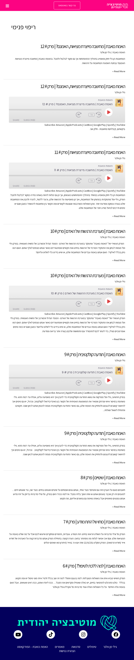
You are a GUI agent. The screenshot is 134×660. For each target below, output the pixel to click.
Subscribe (29, 120)
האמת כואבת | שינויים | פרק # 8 (103, 477)
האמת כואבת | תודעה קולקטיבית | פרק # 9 (94, 354)
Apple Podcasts (74, 124)
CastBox (87, 124)
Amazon (60, 124)
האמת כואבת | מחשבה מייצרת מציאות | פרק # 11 (89, 152)
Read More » (118, 71)
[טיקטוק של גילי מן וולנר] (50, 634)
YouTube (121, 124)
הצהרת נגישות (67, 651)
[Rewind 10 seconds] (99, 115)
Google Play (100, 124)
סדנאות (75, 647)
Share (16, 120)
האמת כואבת (119, 52)
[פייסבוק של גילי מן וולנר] (115, 634)
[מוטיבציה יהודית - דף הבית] (117, 6)
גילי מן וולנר (110, 647)
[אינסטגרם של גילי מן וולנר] (83, 634)
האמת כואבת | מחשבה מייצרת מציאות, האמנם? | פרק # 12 (82, 46)
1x (91, 115)
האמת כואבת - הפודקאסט (32, 647)
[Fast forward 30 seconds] (81, 115)
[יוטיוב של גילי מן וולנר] (18, 634)
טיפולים (91, 647)
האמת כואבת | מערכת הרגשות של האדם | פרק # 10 (87, 231)
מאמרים (59, 647)
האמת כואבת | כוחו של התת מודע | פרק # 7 (94, 521)
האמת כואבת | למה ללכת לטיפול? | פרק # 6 (94, 566)
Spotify (111, 124)
